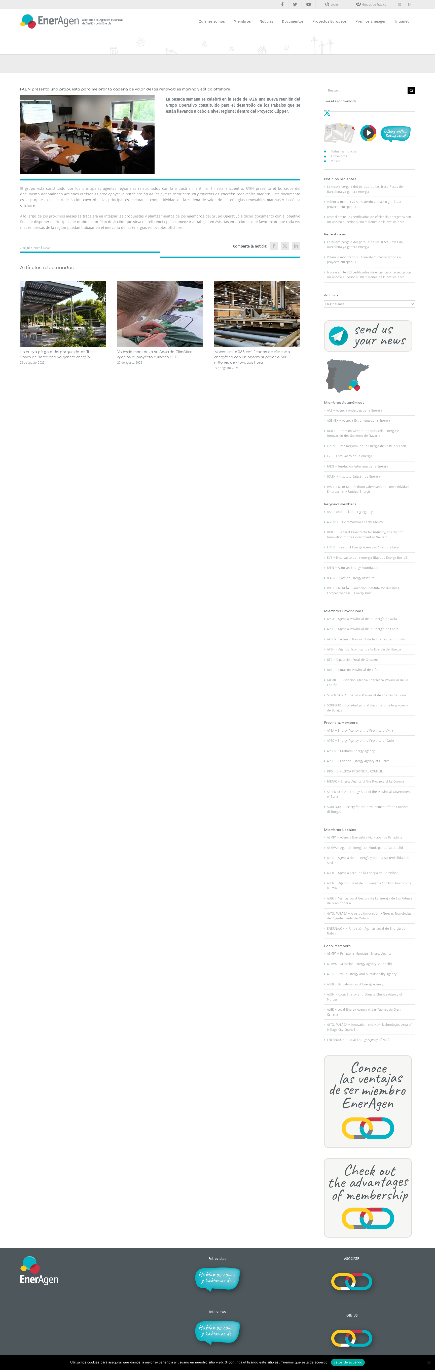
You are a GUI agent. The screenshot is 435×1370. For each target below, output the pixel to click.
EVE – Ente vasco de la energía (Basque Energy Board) (367, 557)
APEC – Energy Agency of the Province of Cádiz (360, 740)
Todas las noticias (344, 151)
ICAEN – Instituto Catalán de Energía (353, 476)
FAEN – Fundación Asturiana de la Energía (357, 466)
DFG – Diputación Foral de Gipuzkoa (353, 660)
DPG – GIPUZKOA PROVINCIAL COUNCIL (355, 771)
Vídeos (336, 161)
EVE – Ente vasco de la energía (349, 456)
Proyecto (265, 111)
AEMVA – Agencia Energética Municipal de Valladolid (365, 848)
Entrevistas (339, 156)
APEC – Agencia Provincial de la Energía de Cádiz (362, 629)
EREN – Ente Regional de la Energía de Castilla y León (366, 446)
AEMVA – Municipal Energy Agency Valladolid (359, 964)
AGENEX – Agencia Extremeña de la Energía (358, 420)
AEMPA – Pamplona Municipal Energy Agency (359, 953)
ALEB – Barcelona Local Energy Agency (355, 984)
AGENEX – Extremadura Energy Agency (355, 522)
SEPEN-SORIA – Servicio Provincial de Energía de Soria (366, 695)
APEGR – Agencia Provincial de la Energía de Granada (366, 639)
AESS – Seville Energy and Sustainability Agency (361, 974)
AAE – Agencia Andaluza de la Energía (354, 410)
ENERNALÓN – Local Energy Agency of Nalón (359, 1040)
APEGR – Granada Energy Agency (351, 751)
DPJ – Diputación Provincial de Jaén (352, 670)
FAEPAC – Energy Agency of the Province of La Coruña (365, 781)
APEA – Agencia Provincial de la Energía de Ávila (362, 619)
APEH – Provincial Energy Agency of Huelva (358, 761)
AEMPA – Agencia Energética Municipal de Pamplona (365, 837)
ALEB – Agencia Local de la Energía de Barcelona (362, 873)
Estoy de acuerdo (348, 1362)
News (46, 248)
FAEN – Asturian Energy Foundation (352, 568)
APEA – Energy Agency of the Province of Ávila (360, 730)
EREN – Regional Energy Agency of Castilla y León (363, 547)
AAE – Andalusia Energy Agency (350, 512)
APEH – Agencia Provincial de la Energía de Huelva (364, 649)
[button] (24, 325)
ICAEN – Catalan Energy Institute (350, 578)
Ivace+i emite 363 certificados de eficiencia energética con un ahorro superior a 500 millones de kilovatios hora (252, 357)
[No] (428, 1362)
